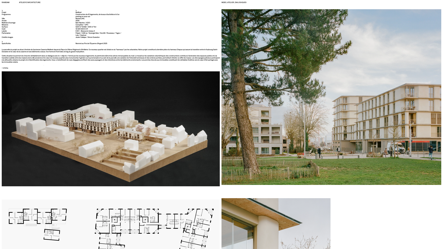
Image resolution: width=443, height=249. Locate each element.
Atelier (230, 2)
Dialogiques (240, 2)
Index (224, 2)
